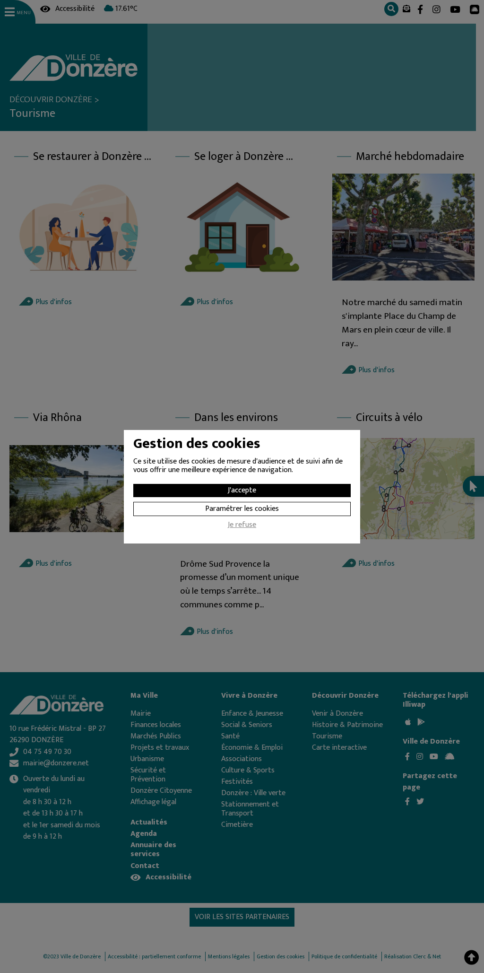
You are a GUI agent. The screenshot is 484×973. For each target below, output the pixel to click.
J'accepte (242, 490)
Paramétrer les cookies (242, 508)
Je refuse (242, 526)
